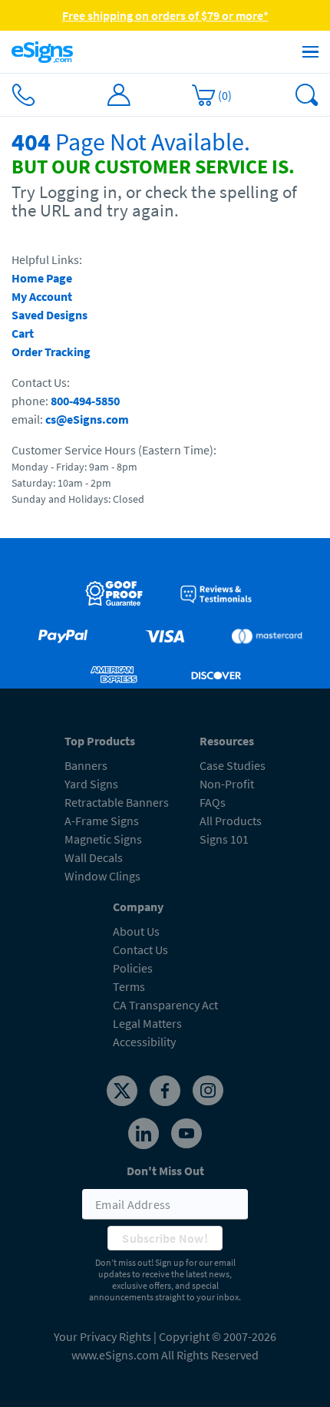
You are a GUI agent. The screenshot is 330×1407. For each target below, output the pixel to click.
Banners (85, 765)
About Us (136, 931)
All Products (231, 820)
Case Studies (233, 765)
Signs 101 (224, 839)
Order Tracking (51, 351)
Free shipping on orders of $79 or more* (165, 15)
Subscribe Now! (165, 1238)
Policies (133, 968)
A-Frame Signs (101, 820)
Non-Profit (227, 783)
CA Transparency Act (165, 1004)
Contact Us (140, 949)
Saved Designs (49, 314)
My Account (42, 296)
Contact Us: (41, 382)
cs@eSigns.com (87, 419)
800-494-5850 (85, 400)
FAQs (213, 802)
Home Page (42, 278)
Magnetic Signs (103, 839)
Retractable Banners (116, 802)
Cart (23, 333)
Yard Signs (91, 783)
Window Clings (102, 876)
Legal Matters (147, 1023)
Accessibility (144, 1041)
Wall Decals (93, 857)
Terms (129, 986)
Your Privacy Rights (102, 1336)
